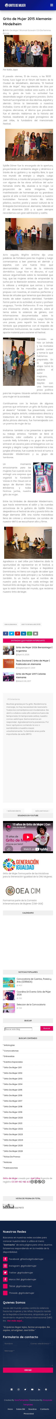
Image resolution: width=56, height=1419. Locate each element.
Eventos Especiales (13, 1061)
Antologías (9, 1045)
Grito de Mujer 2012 (13, 1073)
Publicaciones (11, 1167)
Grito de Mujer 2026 (13, 1151)
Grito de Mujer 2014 (13, 1084)
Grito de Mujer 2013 (13, 1078)
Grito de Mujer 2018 (13, 1106)
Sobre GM (20, 1409)
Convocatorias (11, 1050)
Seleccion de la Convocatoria (31, 1004)
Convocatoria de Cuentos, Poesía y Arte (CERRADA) (34, 980)
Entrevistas (9, 1056)
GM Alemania (10, 624)
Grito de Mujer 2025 (13, 1145)
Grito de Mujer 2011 (13, 1067)
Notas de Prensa (12, 1156)
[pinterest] (46, 1389)
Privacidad (29, 1413)
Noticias (8, 1162)
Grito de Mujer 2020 (13, 1117)
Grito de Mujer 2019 (13, 1112)
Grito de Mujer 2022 (13, 1128)
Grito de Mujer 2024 (13, 1140)
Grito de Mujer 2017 (13, 1101)
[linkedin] (39, 1389)
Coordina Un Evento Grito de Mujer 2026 (34, 993)
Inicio (10, 1409)
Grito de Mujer (10, 1178)
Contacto (44, 1409)
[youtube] (32, 1389)
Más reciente (14, 811)
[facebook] (11, 1389)
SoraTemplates (22, 1400)
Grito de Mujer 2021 (13, 1123)
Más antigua (41, 811)
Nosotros (33, 1409)
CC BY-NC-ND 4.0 (20, 1181)
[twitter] (25, 1389)
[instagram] (18, 1389)
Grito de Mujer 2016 (13, 1095)
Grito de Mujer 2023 (13, 1134)
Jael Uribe (35, 1178)
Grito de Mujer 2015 (30, 624)
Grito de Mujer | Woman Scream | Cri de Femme (28, 30)
